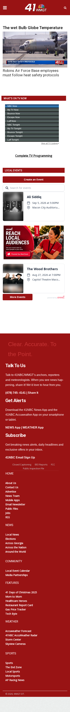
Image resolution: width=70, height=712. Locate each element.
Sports (9, 663)
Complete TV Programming (33, 156)
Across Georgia (14, 543)
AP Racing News (14, 680)
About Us (10, 483)
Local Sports (12, 671)
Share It (33, 392)
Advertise (10, 491)
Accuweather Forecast (18, 631)
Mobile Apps (12, 500)
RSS (7, 517)
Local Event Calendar (17, 570)
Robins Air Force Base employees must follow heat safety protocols (31, 72)
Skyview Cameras (15, 643)
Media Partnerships (16, 575)
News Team (12, 495)
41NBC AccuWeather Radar (21, 635)
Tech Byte (11, 613)
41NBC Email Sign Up (20, 457)
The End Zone (13, 667)
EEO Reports (41, 464)
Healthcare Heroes (16, 601)
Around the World (15, 551)
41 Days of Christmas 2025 (21, 592)
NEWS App (12, 427)
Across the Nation (15, 547)
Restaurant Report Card (19, 605)
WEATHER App (33, 427)
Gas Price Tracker (15, 609)
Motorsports (12, 675)
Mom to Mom (13, 596)
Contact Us (11, 487)
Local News (12, 534)
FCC (53, 464)
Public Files (11, 508)
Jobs (7, 513)
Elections (10, 538)
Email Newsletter (15, 504)
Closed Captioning (21, 464)
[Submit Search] (65, 7)
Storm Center (13, 639)
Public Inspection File (33, 468)
